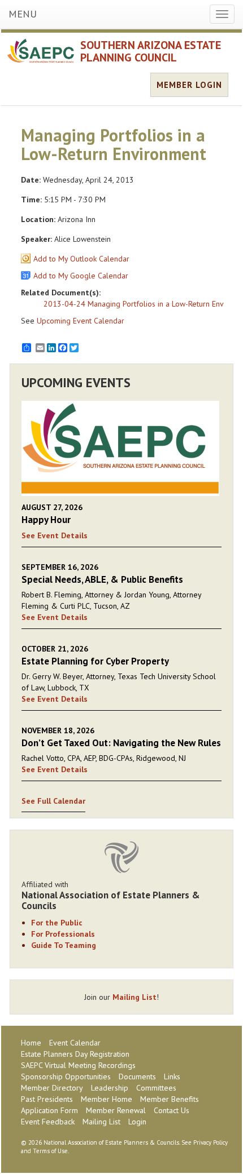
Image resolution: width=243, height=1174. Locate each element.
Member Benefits (169, 1099)
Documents (137, 1076)
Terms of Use (50, 1151)
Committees (156, 1088)
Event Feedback (48, 1122)
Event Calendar (75, 1043)
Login (137, 1122)
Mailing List (134, 997)
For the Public (57, 923)
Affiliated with (110, 895)
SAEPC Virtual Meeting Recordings (78, 1065)
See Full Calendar (53, 801)
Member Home (106, 1099)
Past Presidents (47, 1099)
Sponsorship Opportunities (66, 1076)
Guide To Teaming (63, 945)
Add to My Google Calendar (80, 276)
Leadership (109, 1088)
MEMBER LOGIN (189, 84)
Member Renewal (116, 1110)
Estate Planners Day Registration (75, 1054)
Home (31, 1043)
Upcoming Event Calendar (80, 321)
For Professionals (63, 934)
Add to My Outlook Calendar (81, 259)
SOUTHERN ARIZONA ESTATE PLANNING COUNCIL (150, 51)
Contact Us (171, 1110)
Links (172, 1076)
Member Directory (52, 1088)
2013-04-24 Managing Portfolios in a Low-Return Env (134, 304)
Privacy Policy (210, 1142)
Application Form (49, 1110)
